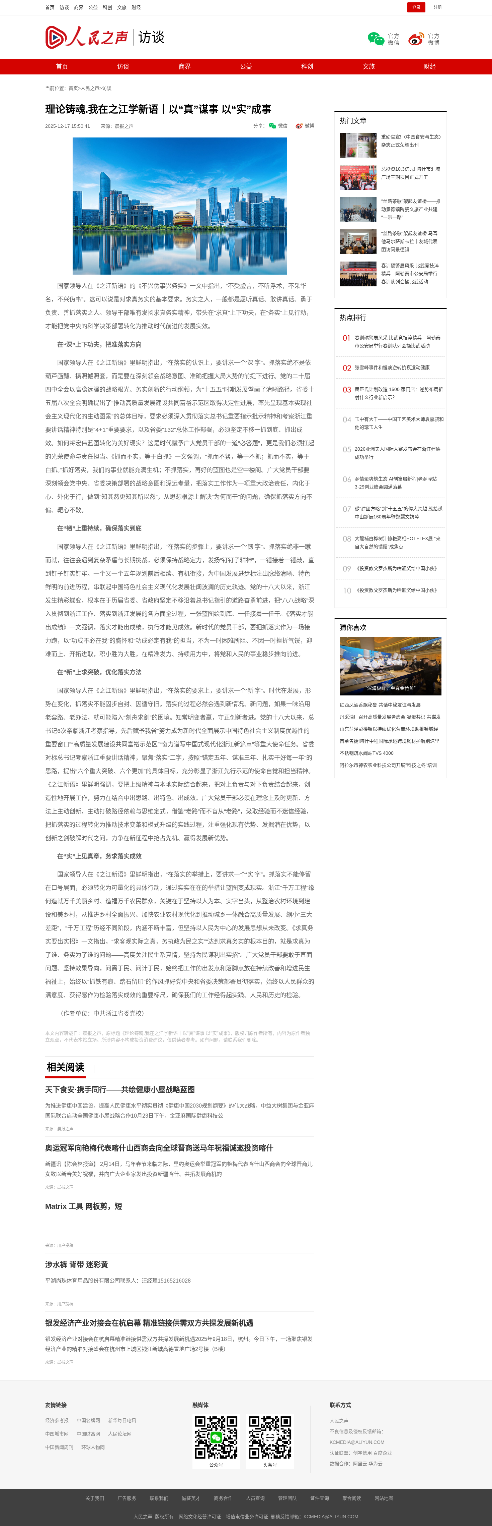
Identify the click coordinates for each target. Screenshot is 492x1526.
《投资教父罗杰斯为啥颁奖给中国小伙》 (397, 568)
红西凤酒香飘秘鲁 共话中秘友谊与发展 (380, 705)
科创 (107, 7)
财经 (136, 7)
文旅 (122, 7)
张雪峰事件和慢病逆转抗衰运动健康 (392, 367)
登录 (416, 7)
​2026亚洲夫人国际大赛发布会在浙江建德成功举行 (397, 453)
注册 (438, 7)
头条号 (270, 1465)
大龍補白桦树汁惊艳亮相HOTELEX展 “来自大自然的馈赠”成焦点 (397, 542)
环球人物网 (93, 1447)
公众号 (216, 1465)
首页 (50, 7)
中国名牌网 (88, 1420)
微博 (309, 125)
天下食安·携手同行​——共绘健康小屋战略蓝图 (120, 1089)
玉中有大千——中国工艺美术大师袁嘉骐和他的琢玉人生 (399, 423)
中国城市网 (57, 1433)
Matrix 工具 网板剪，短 (83, 1206)
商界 (78, 7)
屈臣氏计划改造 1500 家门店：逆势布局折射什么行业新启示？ (399, 393)
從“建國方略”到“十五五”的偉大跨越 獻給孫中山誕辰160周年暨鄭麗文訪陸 (398, 512)
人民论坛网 (120, 1433)
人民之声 (89, 37)
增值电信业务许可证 (247, 1516)
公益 (93, 7)
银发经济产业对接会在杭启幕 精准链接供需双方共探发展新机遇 (149, 1323)
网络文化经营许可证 (200, 1516)
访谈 (64, 7)
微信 (283, 125)
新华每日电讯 (122, 1420)
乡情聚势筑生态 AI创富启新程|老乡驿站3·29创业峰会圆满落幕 (396, 483)
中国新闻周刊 (59, 1447)
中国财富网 (88, 1433)
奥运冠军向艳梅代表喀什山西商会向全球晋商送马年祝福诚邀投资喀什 (159, 1148)
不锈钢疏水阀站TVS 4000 (367, 753)
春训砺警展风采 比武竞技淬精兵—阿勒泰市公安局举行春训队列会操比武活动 (397, 341)
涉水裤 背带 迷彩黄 (76, 1264)
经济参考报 (57, 1420)
